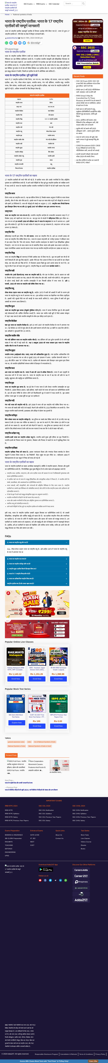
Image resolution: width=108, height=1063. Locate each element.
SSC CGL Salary (44, 820)
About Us (59, 835)
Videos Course (86, 842)
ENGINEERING (10, 852)
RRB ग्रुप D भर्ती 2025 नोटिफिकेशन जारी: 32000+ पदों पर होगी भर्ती (88, 91)
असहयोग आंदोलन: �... (35, 770)
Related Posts (11, 755)
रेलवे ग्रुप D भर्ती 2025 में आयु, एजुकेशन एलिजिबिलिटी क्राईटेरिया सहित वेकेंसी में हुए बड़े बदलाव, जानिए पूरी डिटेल (88, 112)
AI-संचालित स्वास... (56, 772)
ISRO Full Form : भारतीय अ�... (15, 772)
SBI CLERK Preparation (13, 838)
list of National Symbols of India (44, 742)
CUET (32, 845)
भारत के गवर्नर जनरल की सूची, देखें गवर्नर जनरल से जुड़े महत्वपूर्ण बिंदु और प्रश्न (87, 139)
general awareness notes (16, 742)
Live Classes (85, 838)
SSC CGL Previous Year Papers (50, 817)
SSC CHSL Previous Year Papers (84, 817)
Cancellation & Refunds (68, 1054)
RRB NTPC (9, 810)
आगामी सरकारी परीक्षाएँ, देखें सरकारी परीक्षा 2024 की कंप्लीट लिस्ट (87, 155)
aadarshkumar (12, 38)
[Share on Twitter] (24, 42)
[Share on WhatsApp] (6, 42)
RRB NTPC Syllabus (12, 813)
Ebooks (83, 845)
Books (83, 849)
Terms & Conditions (86, 1054)
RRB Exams (40, 4)
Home (7, 14)
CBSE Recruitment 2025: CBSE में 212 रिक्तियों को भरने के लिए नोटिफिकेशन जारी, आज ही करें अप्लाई (88, 148)
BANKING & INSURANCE (14, 835)
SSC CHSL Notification (80, 810)
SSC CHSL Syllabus (79, 813)
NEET (32, 842)
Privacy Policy (100, 1054)
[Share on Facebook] (19, 42)
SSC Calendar (54, 4)
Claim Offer (93, 1061)
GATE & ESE (34, 835)
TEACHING (9, 845)
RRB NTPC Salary (11, 817)
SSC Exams (28, 4)
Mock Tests (85, 835)
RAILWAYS (8, 842)
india (29, 742)
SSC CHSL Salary (78, 820)
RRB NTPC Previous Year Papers (17, 820)
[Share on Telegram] (11, 42)
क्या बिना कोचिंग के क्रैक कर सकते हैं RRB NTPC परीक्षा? (87, 161)
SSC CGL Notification (46, 810)
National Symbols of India (16, 746)
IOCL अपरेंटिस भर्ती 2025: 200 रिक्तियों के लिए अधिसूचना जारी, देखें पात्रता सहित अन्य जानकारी (87, 122)
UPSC (7, 855)
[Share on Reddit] (15, 42)
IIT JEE (32, 838)
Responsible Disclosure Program (46, 1054)
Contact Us (59, 838)
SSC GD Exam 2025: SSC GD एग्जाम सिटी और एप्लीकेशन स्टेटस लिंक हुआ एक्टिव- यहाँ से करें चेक (88, 83)
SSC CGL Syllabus (45, 813)
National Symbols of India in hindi (39, 746)
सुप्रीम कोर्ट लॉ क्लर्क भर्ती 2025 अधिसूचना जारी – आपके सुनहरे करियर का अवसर (88, 131)
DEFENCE (8, 849)
